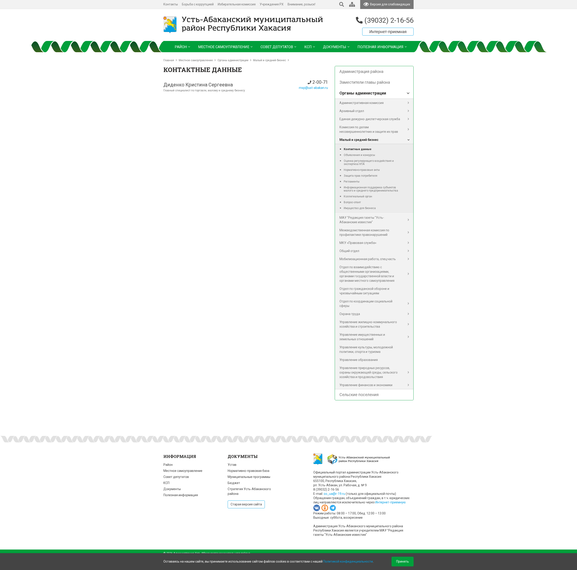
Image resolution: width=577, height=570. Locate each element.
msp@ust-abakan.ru (313, 88)
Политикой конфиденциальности (348, 561)
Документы (172, 489)
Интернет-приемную (390, 502)
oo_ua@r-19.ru (334, 494)
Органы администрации (233, 60)
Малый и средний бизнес (269, 60)
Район (168, 464)
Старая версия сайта (246, 504)
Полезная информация (180, 495)
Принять (402, 561)
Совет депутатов (176, 477)
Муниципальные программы (249, 477)
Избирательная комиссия (237, 4)
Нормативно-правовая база (248, 471)
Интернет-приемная (388, 31)
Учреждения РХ (272, 4)
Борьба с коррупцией (198, 4)
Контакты (170, 4)
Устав (232, 464)
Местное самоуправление (196, 60)
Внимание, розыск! (301, 4)
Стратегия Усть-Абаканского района (249, 491)
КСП (166, 483)
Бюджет (234, 483)
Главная (168, 60)
